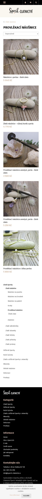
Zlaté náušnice (10, 22)
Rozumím (26, 496)
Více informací (15, 495)
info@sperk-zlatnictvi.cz (12, 473)
